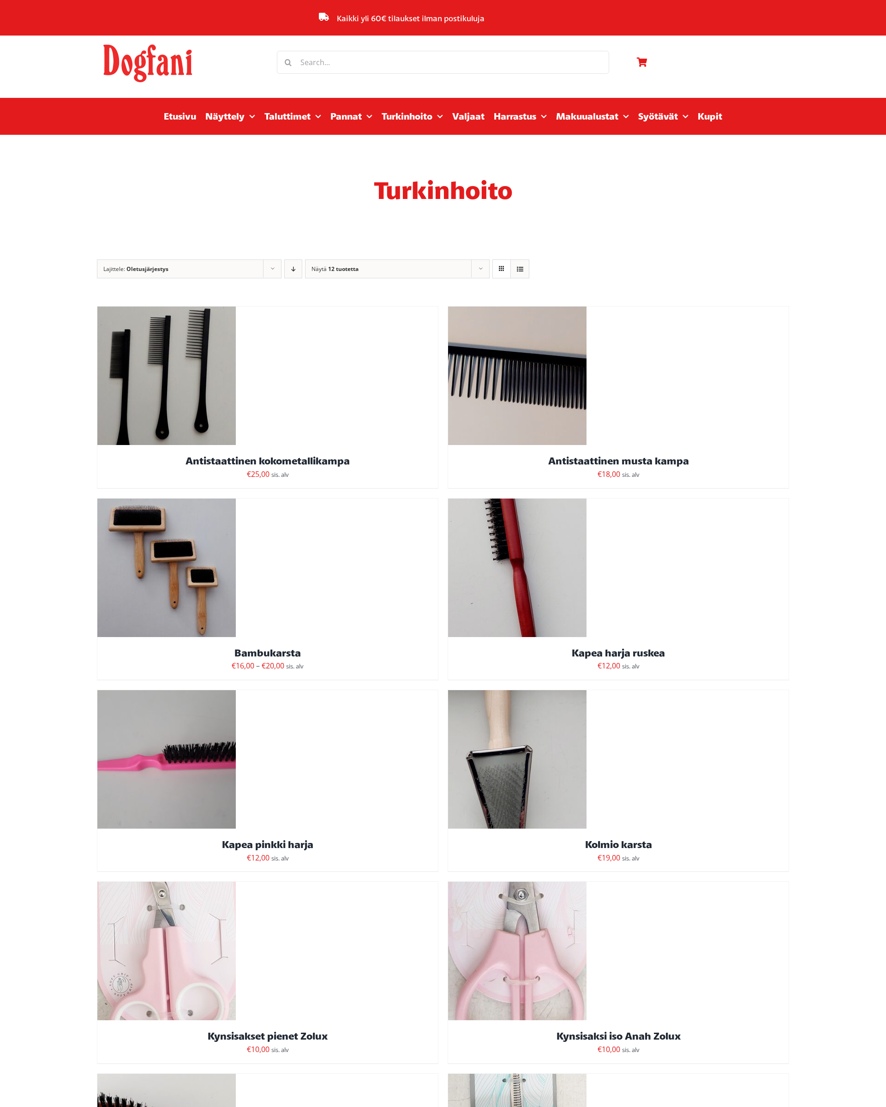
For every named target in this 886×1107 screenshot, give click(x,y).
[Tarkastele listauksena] (520, 269)
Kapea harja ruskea (618, 652)
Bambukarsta (267, 652)
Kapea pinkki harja (267, 844)
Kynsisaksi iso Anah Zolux (619, 1035)
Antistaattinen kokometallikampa (268, 460)
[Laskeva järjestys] (293, 268)
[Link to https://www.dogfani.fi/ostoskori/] (710, 62)
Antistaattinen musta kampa (618, 460)
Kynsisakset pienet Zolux (268, 1035)
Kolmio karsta (618, 844)
